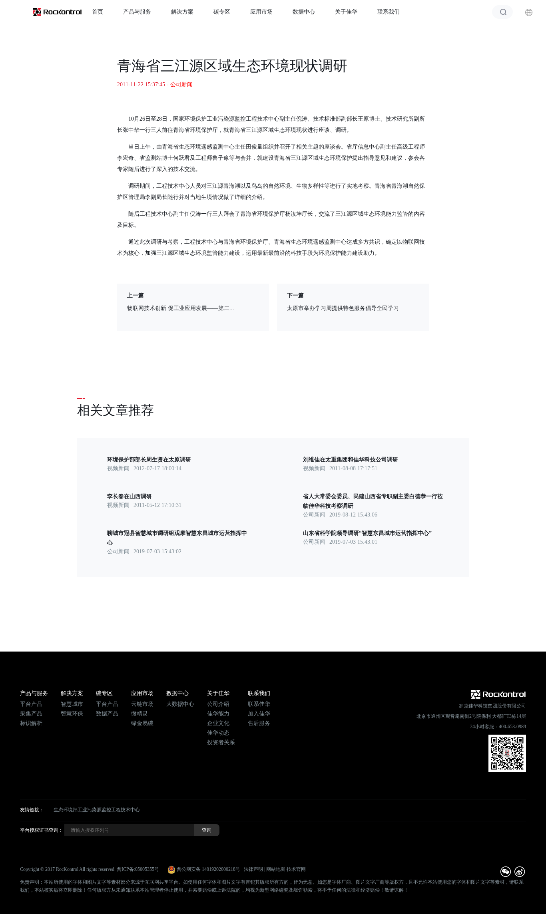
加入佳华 (259, 714)
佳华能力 (218, 714)
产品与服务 (137, 12)
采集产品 (31, 714)
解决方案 (182, 12)
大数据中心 (180, 704)
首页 (97, 12)
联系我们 (388, 12)
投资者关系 (221, 742)
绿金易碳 (142, 723)
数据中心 (304, 12)
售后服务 (259, 723)
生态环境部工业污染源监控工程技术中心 (97, 810)
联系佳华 (259, 704)
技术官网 (296, 869)
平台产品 (31, 704)
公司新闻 (181, 84)
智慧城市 (72, 704)
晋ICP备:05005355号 (138, 869)
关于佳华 (346, 12)
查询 (206, 830)
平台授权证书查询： (41, 830)
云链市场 (142, 704)
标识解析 (31, 723)
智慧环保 (72, 714)
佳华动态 (218, 733)
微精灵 (139, 714)
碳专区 (221, 12)
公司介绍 (218, 704)
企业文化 (218, 723)
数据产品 (107, 714)
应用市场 (261, 12)
